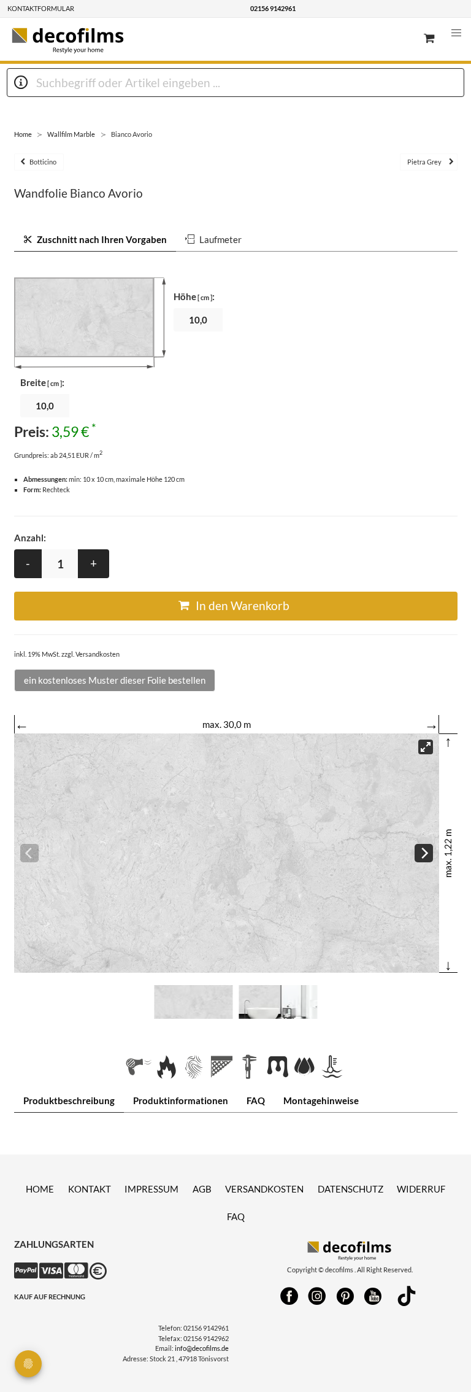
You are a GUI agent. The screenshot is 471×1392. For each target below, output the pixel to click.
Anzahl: (30, 537)
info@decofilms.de (202, 1348)
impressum (151, 1188)
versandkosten (264, 1188)
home (40, 1188)
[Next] (424, 853)
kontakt (89, 1188)
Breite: (42, 382)
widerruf (421, 1188)
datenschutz (350, 1188)
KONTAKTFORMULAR (40, 8)
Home (23, 134)
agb (202, 1188)
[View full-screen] (425, 747)
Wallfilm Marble (71, 134)
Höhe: (194, 296)
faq (236, 1216)
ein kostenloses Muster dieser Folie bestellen (114, 680)
